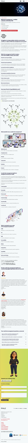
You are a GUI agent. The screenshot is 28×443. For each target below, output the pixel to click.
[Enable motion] (23, 1)
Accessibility (3, 425)
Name (2, 385)
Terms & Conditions (4, 429)
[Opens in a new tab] (1, 431)
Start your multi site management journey (9, 30)
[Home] (3, 1)
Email (2, 388)
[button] (13, 116)
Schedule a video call (6, 380)
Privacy (2, 422)
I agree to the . (6, 398)
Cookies (2, 423)
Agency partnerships (4, 426)
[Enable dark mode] (21, 1)
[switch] (21, 1)
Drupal (6, 195)
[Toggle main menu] (26, 1)
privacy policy (8, 398)
